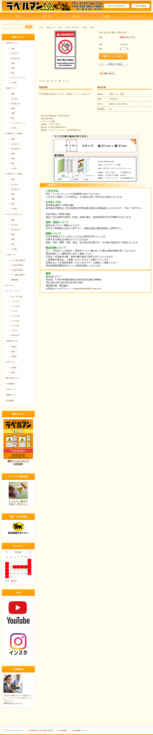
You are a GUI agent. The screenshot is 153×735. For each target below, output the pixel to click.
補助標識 (14, 280)
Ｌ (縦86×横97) (18, 275)
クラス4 (14, 331)
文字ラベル (10, 362)
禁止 (61, 27)
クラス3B (15, 326)
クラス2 (14, 311)
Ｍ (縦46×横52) (17, 270)
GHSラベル (11, 389)
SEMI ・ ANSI (89, 27)
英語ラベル (51, 27)
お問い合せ (76, 16)
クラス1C (15, 301)
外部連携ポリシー (80, 730)
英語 (13, 351)
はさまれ (14, 53)
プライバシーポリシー (14, 730)
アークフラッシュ (18, 78)
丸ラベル (10, 285)
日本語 (14, 347)
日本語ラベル (11, 43)
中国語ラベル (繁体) (14, 174)
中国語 (14, 356)
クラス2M (15, 316)
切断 (13, 68)
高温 (13, 63)
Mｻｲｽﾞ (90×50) (72, 27)
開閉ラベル (10, 395)
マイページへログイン (117, 6)
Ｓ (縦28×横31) (17, 265)
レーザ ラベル (12, 291)
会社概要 (106, 16)
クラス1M (15, 306)
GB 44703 (15, 335)
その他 (14, 83)
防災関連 (10, 401)
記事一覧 (46, 16)
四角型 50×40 (11, 341)
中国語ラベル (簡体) (14, 133)
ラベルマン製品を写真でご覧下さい (18, 502)
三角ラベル (10, 255)
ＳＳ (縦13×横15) (18, 260)
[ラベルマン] (24, 10)
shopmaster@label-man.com (87, 288)
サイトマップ (135, 16)
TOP (17, 16)
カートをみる (140, 6)
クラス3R (15, 321)
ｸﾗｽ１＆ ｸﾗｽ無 (16, 297)
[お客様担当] (13, 692)
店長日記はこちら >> (12, 703)
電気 (13, 49)
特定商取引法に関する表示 (41, 730)
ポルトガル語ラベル (14, 214)
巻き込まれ (15, 58)
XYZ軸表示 (10, 384)
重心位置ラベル (12, 378)
